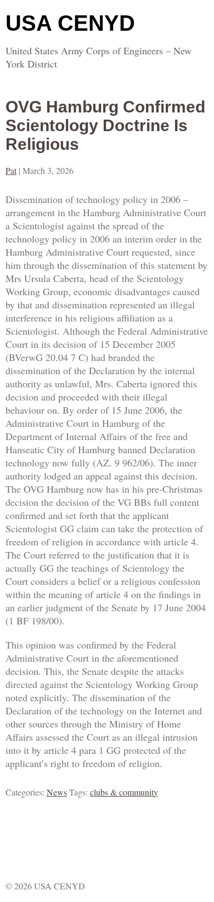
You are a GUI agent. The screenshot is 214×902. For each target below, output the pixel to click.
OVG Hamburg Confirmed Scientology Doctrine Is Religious (105, 125)
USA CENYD (70, 23)
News (57, 792)
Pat (10, 170)
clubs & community (124, 792)
